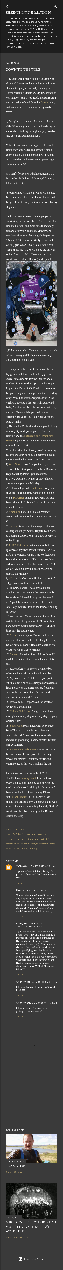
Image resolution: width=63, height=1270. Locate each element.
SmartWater (15, 464)
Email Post (19, 829)
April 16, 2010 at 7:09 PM (35, 890)
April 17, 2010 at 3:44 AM (30, 926)
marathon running (46, 843)
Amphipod (15, 511)
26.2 (15, 834)
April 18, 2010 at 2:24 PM (44, 982)
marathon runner (26, 843)
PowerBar (19, 497)
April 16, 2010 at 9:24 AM (43, 866)
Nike (12, 578)
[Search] (55, 5)
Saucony (15, 654)
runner (23, 848)
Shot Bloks (37, 488)
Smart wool (16, 725)
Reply (19, 883)
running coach (28, 778)
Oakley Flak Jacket (20, 711)
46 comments (21, 1237)
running (33, 848)
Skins (13, 635)
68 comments (21, 1172)
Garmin (13, 526)
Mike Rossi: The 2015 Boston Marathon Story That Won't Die (31, 1226)
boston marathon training (38, 839)
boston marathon (15, 839)
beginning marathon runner (32, 834)
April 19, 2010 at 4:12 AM (44, 1003)
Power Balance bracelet (23, 749)
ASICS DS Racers (19, 545)
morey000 (22, 866)
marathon (11, 843)
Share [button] (8, 829)
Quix (19, 890)
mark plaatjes (12, 848)
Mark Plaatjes (19, 796)
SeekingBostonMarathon (28, 12)
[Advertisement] (31, 1098)
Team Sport (16, 1166)
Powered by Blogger (34, 1259)
